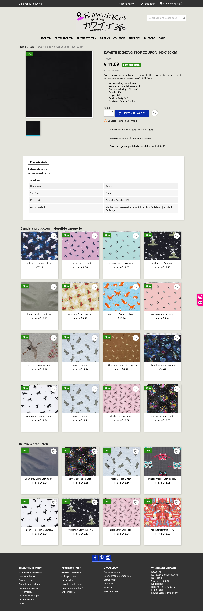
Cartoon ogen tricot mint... (121, 263)
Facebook (95, 558)
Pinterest (102, 558)
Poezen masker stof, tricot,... (162, 478)
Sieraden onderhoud (71, 584)
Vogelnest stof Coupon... (162, 263)
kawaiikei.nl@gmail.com (164, 592)
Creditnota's (110, 583)
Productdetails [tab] (38, 161)
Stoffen (46, 38)
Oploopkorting (68, 576)
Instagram (108, 558)
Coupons (119, 38)
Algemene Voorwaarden (31, 572)
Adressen (108, 587)
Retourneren (25, 591)
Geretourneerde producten (117, 575)
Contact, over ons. (28, 580)
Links (21, 603)
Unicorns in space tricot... (39, 263)
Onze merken (68, 591)
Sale (162, 38)
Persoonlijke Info (112, 572)
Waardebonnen (111, 591)
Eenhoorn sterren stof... (81, 263)
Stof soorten (67, 580)
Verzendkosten (26, 599)
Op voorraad (35, 173)
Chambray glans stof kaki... (39, 314)
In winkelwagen (132, 113)
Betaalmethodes (27, 576)
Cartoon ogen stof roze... (162, 314)
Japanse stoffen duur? (72, 587)
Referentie (34, 169)
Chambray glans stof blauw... (39, 478)
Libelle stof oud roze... (121, 416)
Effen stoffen (64, 38)
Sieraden (135, 38)
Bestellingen (110, 579)
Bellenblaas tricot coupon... (163, 365)
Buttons (149, 38)
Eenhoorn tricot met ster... (39, 416)
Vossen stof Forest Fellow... (121, 314)
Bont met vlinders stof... (163, 416)
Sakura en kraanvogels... (39, 365)
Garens (105, 38)
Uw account (112, 568)
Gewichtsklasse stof (71, 572)
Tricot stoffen (86, 38)
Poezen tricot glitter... (81, 365)
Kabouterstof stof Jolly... (162, 529)
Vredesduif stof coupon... (80, 314)
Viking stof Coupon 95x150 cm (121, 365)
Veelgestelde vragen (29, 595)
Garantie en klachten (29, 584)
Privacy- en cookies (28, 587)
